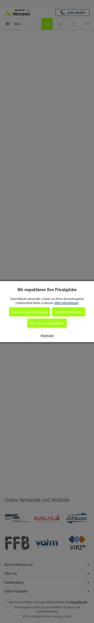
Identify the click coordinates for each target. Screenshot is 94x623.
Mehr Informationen (67, 303)
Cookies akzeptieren (69, 312)
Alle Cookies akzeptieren (47, 323)
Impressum (47, 335)
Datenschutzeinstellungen (29, 312)
